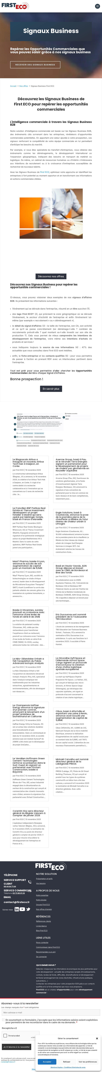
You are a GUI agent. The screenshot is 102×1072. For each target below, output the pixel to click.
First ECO (44, 172)
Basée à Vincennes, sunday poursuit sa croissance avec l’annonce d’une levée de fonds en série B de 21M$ (28, 613)
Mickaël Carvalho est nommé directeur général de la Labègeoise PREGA (72, 761)
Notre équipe (41, 900)
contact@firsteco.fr (17, 902)
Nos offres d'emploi (44, 909)
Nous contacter (42, 942)
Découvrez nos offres (51, 276)
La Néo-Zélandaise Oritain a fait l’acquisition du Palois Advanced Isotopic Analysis (28, 661)
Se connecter (41, 957)
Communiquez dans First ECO (48, 947)
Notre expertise (42, 895)
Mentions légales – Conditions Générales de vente (68, 1067)
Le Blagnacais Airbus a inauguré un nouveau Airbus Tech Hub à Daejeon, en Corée (28, 463)
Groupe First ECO (43, 904)
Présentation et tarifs (44, 879)
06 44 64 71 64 (10, 886)
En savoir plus (51, 388)
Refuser (66, 1062)
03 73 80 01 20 (19, 893)
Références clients (43, 921)
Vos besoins (41, 883)
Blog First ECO (42, 930)
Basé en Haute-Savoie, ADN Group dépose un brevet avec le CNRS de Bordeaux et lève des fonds (72, 569)
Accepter (47, 1062)
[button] (97, 1038)
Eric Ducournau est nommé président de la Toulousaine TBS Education (71, 617)
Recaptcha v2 (9, 1028)
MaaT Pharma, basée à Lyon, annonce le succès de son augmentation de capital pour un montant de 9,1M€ (29, 565)
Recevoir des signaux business (35, 65)
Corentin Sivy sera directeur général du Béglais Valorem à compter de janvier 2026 (29, 813)
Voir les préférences (88, 1062)
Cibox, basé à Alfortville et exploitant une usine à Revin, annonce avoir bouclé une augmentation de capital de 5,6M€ (71, 716)
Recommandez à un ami (45, 952)
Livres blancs (41, 926)
